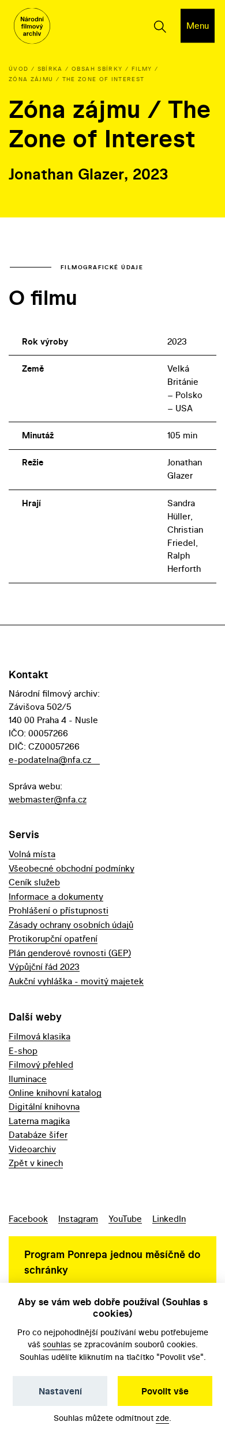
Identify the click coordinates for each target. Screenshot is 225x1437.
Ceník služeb (34, 882)
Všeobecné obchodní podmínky (71, 868)
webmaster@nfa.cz (48, 799)
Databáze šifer (38, 1135)
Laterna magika (39, 1121)
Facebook (28, 1219)
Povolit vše (165, 1391)
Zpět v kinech (36, 1163)
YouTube (125, 1219)
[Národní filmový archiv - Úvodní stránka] (32, 26)
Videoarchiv (32, 1149)
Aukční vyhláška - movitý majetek (76, 981)
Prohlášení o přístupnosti (58, 910)
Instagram (78, 1219)
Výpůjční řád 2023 (44, 967)
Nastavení (60, 1391)
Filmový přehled (41, 1064)
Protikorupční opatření (53, 938)
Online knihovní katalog (55, 1093)
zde (162, 1417)
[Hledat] (159, 26)
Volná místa (32, 854)
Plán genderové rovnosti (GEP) (70, 953)
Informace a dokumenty (56, 897)
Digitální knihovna (44, 1106)
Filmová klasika (39, 1036)
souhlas (57, 1344)
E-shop (23, 1051)
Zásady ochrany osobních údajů (71, 925)
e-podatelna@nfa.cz (50, 760)
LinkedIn (169, 1219)
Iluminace (28, 1079)
